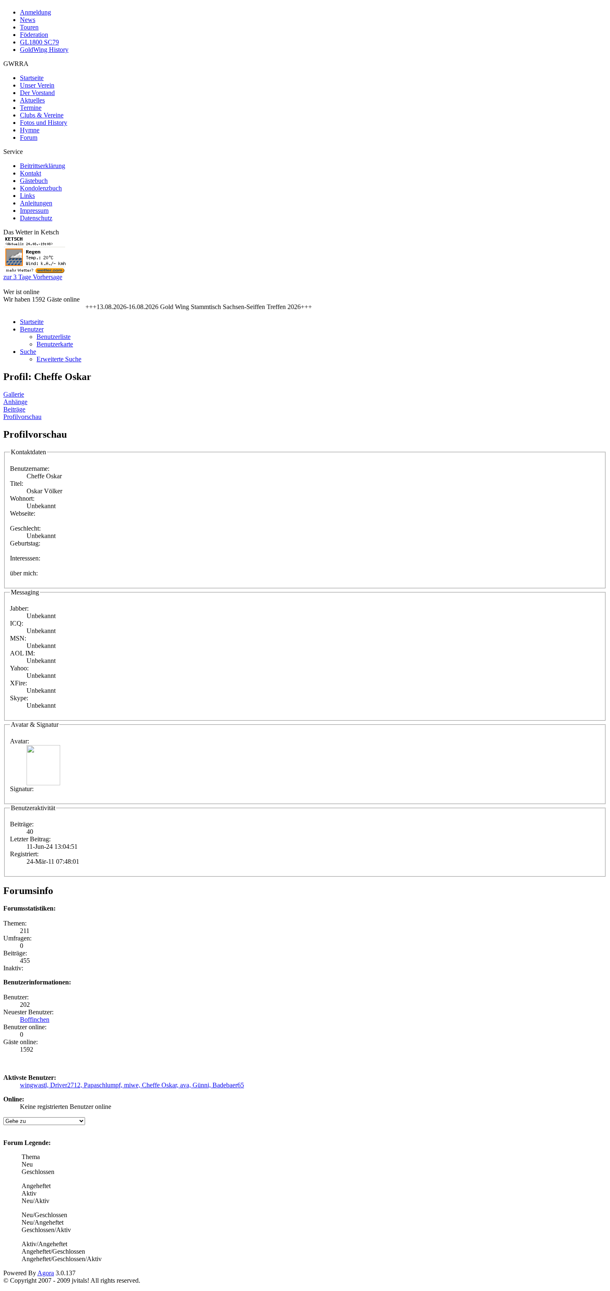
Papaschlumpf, (104, 1085)
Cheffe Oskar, (161, 1085)
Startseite (32, 321)
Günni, (202, 1085)
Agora (45, 1272)
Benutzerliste (54, 336)
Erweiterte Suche (59, 359)
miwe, (133, 1085)
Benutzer (32, 329)
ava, (186, 1085)
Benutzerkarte (55, 344)
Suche (28, 351)
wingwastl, (35, 1085)
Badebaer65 (228, 1085)
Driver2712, (67, 1085)
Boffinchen (34, 1019)
